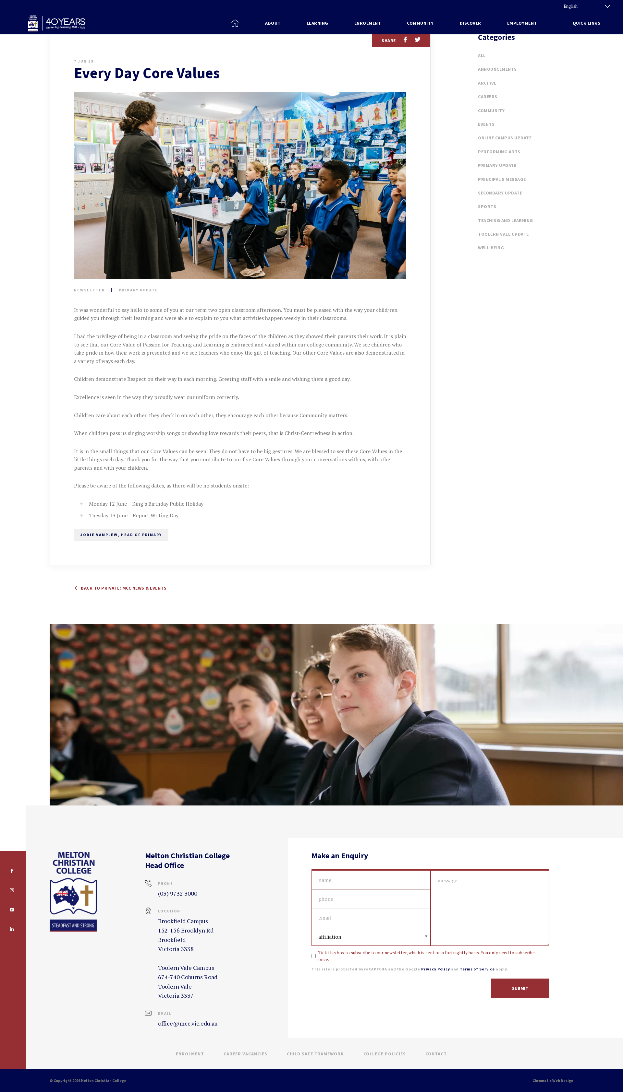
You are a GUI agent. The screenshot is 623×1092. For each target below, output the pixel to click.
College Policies (384, 1054)
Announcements (497, 69)
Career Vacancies (245, 1054)
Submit (520, 988)
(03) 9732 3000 (177, 893)
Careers (487, 97)
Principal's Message (502, 179)
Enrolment (190, 1054)
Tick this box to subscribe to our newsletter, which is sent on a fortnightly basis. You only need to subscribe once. (426, 955)
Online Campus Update (504, 138)
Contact (436, 1054)
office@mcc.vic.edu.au (188, 1023)
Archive (487, 83)
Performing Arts (499, 152)
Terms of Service (477, 969)
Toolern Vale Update (503, 234)
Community (491, 110)
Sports (487, 206)
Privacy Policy (435, 969)
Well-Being (491, 248)
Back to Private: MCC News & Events (123, 588)
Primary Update (138, 290)
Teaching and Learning (505, 220)
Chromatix (542, 1080)
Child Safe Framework (315, 1054)
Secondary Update (500, 193)
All (482, 55)
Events (486, 124)
